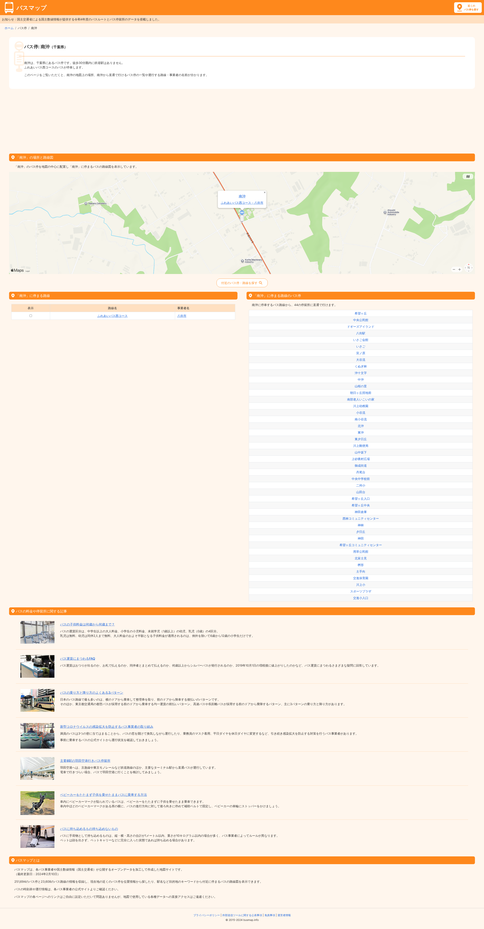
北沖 (361, 426)
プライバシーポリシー (206, 915)
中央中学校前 (361, 479)
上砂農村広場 (361, 459)
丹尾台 (360, 472)
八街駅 (360, 333)
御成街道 (361, 465)
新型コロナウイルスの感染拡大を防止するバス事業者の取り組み (106, 727)
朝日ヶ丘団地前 (360, 393)
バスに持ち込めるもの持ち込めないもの (89, 829)
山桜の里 (361, 386)
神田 (361, 538)
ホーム (9, 28)
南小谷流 (361, 419)
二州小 (360, 485)
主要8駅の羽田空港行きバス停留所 (85, 761)
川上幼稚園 (360, 406)
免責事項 (269, 915)
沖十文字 (361, 373)
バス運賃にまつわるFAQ (77, 658)
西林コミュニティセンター (361, 518)
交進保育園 (360, 578)
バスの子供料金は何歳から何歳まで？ (87, 624)
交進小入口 (360, 598)
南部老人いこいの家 (360, 399)
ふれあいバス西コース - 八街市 (242, 203)
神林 (361, 525)
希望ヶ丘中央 (361, 505)
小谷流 (360, 412)
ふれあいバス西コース (112, 316)
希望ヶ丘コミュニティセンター (361, 545)
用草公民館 (360, 551)
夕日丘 (360, 532)
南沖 (242, 196)
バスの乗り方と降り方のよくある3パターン (91, 693)
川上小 (360, 585)
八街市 (181, 316)
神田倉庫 (361, 512)
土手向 (360, 571)
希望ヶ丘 (361, 313)
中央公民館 (360, 320)
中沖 (361, 379)
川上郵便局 (360, 446)
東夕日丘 (361, 439)
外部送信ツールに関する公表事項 (242, 915)
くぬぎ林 (361, 366)
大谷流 (360, 360)
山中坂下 (361, 452)
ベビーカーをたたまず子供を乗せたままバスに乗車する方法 (103, 795)
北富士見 (361, 558)
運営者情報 (284, 915)
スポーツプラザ (360, 591)
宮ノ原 (360, 353)
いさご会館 (360, 340)
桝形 (361, 565)
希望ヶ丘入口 (361, 499)
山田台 (360, 492)
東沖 (361, 432)
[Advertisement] (242, 119)
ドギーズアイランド (360, 326)
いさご (360, 346)
